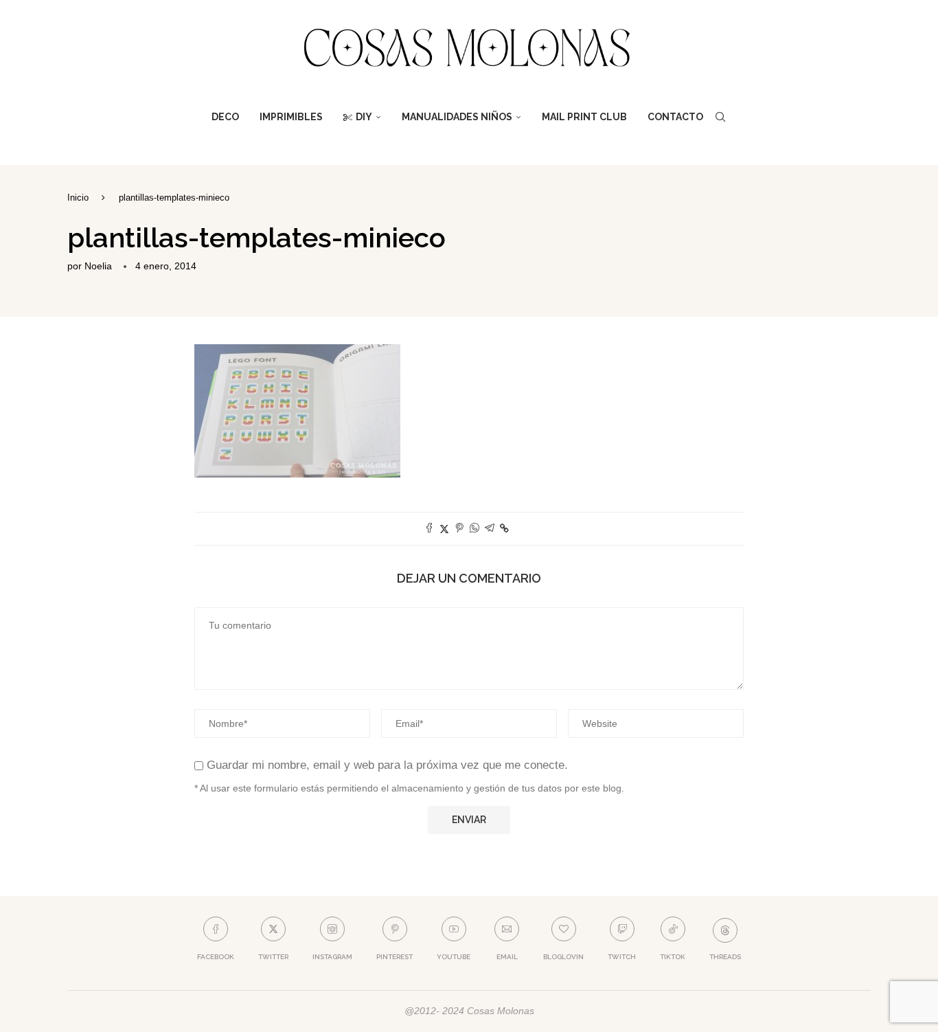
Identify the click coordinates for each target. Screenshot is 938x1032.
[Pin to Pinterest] (459, 529)
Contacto (675, 116)
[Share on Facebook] (429, 529)
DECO (225, 116)
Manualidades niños (457, 116)
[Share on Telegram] (489, 529)
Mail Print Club (584, 116)
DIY (364, 116)
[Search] (720, 117)
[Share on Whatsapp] (474, 529)
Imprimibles (291, 116)
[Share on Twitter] (444, 529)
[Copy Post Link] (504, 528)
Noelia (98, 265)
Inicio (78, 197)
